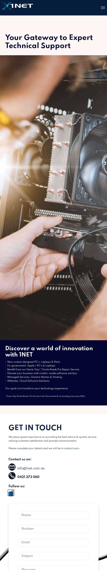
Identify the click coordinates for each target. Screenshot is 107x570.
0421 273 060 (28, 477)
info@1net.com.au (31, 468)
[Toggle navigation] (103, 7)
